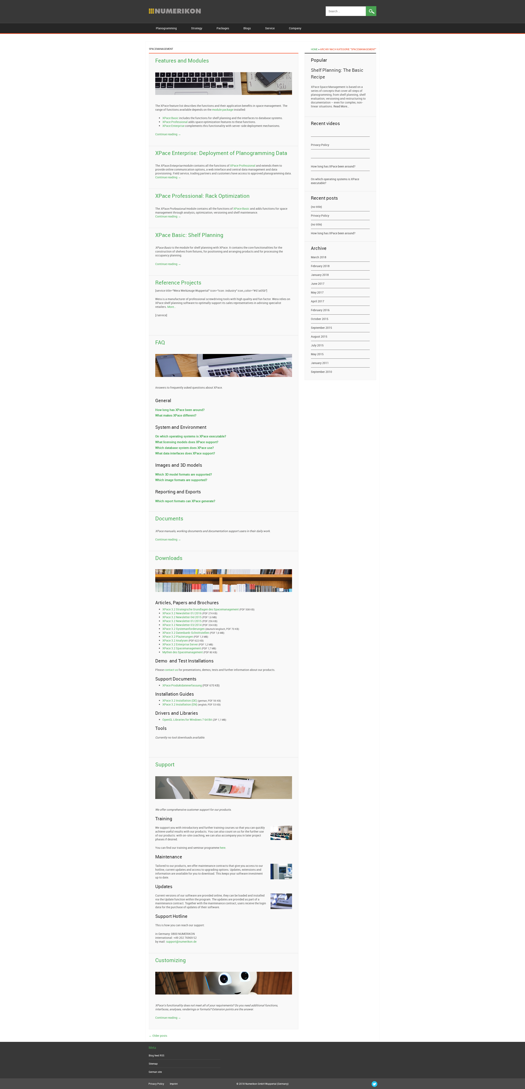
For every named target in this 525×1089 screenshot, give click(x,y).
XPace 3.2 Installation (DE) (179, 700)
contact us (171, 670)
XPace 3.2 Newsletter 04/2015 (182, 617)
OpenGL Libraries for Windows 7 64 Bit (187, 719)
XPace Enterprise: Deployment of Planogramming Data (221, 153)
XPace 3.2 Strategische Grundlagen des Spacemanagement (200, 609)
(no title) (316, 207)
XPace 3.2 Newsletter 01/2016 (182, 613)
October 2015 (319, 319)
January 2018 (320, 275)
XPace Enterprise (173, 126)
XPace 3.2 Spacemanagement (181, 648)
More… (171, 307)
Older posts (158, 1036)
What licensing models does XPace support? (186, 442)
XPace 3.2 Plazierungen (177, 636)
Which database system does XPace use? (184, 448)
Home (314, 49)
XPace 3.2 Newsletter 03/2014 (182, 625)
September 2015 (321, 328)
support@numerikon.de (181, 941)
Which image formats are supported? (181, 480)
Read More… (341, 106)
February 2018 (320, 266)
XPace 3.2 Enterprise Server (180, 644)
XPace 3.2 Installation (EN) (179, 704)
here (222, 848)
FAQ (160, 342)
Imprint (174, 1083)
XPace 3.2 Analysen (175, 640)
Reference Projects (178, 282)
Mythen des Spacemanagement (182, 652)
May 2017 (317, 292)
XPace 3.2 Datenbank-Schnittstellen (185, 633)
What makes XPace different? (175, 415)
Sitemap (153, 1063)
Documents (169, 518)
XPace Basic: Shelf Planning (189, 235)
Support (165, 764)
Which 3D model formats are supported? (183, 474)
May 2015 (317, 354)
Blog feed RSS (156, 1055)
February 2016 (320, 310)
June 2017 (317, 284)
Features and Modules (182, 60)
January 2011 (320, 363)
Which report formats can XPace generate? (185, 501)
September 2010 (321, 372)
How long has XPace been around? (179, 410)
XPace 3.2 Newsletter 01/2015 (182, 621)
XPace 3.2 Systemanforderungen (183, 629)
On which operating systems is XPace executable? (190, 436)
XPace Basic (170, 118)
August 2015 (319, 336)
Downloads (169, 558)
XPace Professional (175, 122)
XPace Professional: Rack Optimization (202, 195)
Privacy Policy (320, 145)
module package (222, 110)
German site (155, 1071)
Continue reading (168, 134)
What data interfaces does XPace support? (185, 453)
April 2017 (317, 301)
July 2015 (317, 345)
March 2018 (318, 257)
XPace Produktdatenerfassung (182, 685)
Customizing (170, 960)
